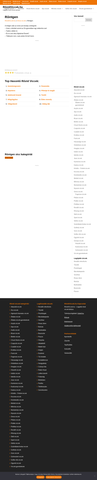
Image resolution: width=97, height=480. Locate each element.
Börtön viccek (78, 122)
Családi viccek (79, 132)
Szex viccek (78, 231)
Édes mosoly (46, 99)
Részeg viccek (79, 211)
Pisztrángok (78, 268)
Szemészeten (42, 390)
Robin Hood (42, 370)
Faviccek (21, 8)
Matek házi (42, 347)
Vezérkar (77, 275)
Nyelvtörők (68, 336)
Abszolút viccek (79, 90)
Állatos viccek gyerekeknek (20, 320)
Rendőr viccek (34, 1)
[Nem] (95, 476)
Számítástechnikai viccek (82, 224)
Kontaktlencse (43, 360)
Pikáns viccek (78, 197)
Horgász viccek (82, 1)
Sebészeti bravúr (14, 95)
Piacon (76, 291)
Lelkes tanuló (42, 373)
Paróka (40, 383)
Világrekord (12, 104)
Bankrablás (78, 285)
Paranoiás (45, 86)
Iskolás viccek (78, 155)
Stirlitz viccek (78, 221)
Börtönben (41, 380)
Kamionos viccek (79, 161)
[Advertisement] (37, 55)
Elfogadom (40, 477)
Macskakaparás (79, 271)
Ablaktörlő (41, 343)
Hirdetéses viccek (80, 145)
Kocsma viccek (79, 171)
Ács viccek (77, 93)
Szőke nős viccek (71, 8)
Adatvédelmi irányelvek (54, 477)
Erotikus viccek (79, 135)
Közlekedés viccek (80, 175)
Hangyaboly (42, 363)
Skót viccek (78, 214)
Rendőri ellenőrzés (80, 261)
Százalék (67, 349)
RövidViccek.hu (13, 7)
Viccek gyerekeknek (85, 8)
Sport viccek (78, 217)
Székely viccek (7, 1)
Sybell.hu (80, 313)
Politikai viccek (79, 204)
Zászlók (67, 341)
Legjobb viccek (9, 8)
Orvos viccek (21, 21)
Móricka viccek (56, 8)
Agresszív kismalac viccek (83, 96)
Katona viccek (78, 165)
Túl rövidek (42, 357)
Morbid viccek (16, 1)
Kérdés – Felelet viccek (82, 168)
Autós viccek (16, 3)
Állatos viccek (53, 1)
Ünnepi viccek (78, 241)
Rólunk (66, 317)
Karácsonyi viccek (81, 247)
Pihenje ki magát (48, 91)
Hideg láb (46, 104)
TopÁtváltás (68, 345)
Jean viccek (25, 1)
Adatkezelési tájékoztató (72, 326)
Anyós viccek (43, 1)
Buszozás (77, 288)
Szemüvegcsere (14, 86)
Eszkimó (41, 353)
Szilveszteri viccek (81, 250)
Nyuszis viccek (7, 3)
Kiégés (40, 350)
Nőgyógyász (13, 99)
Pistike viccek (62, 1)
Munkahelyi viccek (80, 185)
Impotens (11, 91)
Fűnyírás (41, 340)
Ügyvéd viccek (26, 3)
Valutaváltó (68, 353)
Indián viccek (78, 152)
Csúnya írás (42, 366)
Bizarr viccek (78, 118)
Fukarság (41, 376)
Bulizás (76, 281)
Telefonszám (42, 386)
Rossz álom (78, 278)
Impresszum (68, 321)
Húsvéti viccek (80, 243)
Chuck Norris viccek (32, 8)
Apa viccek (45, 8)
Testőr (43, 95)
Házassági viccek (80, 142)
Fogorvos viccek (80, 194)
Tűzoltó (76, 265)
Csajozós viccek (72, 1)
